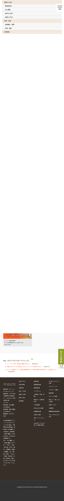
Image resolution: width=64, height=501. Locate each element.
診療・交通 (22, 397)
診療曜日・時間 (9, 24)
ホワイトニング (53, 386)
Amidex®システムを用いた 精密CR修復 (39, 424)
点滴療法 (51, 408)
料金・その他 (22, 391)
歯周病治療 (37, 388)
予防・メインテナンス (39, 419)
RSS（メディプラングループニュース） (16, 360)
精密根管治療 (37, 384)
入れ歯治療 (37, 405)
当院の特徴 (22, 384)
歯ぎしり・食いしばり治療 (54, 400)
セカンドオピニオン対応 (54, 415)
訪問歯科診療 (37, 411)
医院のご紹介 (22, 394)
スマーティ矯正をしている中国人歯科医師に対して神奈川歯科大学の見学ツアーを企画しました (32, 369)
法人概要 (7, 10)
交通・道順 (8, 28)
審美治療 (51, 393)
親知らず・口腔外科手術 (39, 400)
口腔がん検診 (37, 414)
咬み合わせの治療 (38, 408)
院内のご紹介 (9, 13)
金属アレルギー (53, 405)
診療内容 (21, 388)
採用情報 (21, 401)
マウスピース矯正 (53, 390)
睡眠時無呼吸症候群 (54, 411)
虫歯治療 (36, 381)
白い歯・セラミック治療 (54, 382)
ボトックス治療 (53, 396)
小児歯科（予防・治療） (39, 395)
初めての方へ (22, 381)
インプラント (37, 391)
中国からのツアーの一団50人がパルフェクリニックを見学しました (24, 366)
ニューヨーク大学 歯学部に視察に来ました (18, 364)
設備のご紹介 (9, 17)
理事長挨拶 (8, 6)
